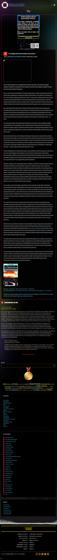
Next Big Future (7, 510)
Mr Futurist (6, 508)
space (28, 390)
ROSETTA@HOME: (19, 547)
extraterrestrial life (43, 294)
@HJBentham (11, 57)
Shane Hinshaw (9, 471)
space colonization (24, 296)
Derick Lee (7, 468)
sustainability (31, 390)
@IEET (5, 57)
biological (16, 294)
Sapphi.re (23, 554)
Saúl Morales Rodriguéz (11, 439)
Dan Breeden (8, 445)
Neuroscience (45, 388)
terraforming (30, 296)
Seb (6, 483)
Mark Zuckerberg (7, 411)
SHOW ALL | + (5, 494)
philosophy (26, 294)
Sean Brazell (8, 477)
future (29, 386)
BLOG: (30, 538)
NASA (42, 388)
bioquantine (27, 384)
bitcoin (48, 384)
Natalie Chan (8, 475)
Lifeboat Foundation (10, 554)
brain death (6, 386)
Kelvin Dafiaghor (9, 452)
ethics (38, 294)
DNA (4, 404)
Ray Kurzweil (6, 406)
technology (37, 390)
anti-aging (15, 384)
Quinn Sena (8, 443)
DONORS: (24, 540)
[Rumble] (48, 554)
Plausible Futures (7, 512)
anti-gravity (6, 416)
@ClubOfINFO (18, 57)
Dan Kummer (8, 458)
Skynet (5, 410)
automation (6, 423)
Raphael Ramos (9, 473)
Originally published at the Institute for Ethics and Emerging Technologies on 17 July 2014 (27, 290)
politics (48, 388)
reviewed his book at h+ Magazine (22, 348)
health (38, 386)
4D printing (6, 401)
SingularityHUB (7, 513)
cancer (9, 386)
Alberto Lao (8, 469)
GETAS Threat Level (28, 529)
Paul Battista (8, 449)
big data (5, 426)
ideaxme (51, 386)
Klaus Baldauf (8, 462)
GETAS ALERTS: (32, 536)
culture (16, 386)
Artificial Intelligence (21, 384)
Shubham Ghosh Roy (10, 441)
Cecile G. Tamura (9, 464)
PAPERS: (30, 547)
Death (18, 386)
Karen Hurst (8, 454)
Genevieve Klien (9, 437)
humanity (48, 386)
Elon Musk (5, 407)
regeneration (15, 390)
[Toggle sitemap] (52, 5)
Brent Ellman (8, 481)
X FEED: (20, 538)
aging (4, 384)
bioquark (32, 384)
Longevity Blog (7, 506)
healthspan (44, 386)
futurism (32, 386)
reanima (51, 388)
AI (6, 384)
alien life (5, 414)
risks (22, 390)
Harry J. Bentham (10, 289)
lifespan (33, 388)
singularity (24, 390)
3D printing (6, 400)
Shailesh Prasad (9, 447)
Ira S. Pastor (8, 490)
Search (54, 365)
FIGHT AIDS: (21, 543)
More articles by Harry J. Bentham (25, 289)
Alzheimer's (10, 384)
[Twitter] (40, 554)
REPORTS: (31, 543)
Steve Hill (7, 479)
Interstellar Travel (14, 388)
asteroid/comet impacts (9, 419)
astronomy (6, 420)
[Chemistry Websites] (28, 374)
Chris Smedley (8, 492)
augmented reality (7, 422)
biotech (38, 384)
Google (35, 386)
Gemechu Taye (9, 451)
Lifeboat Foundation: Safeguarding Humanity (25, 5)
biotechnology (44, 384)
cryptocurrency (13, 386)
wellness (49, 390)
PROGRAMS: (31, 545)
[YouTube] (45, 554)
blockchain (53, 384)
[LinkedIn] (42, 554)
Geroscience (6, 505)
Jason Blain (8, 486)
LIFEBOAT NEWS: (32, 534)
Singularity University (8, 409)
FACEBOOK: (19, 534)
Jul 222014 (5, 54)
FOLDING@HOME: (20, 545)
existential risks (22, 386)
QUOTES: (30, 549)
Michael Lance (9, 485)
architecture (6, 417)
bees (4, 425)
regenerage (8, 390)
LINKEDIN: (20, 536)
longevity (38, 388)
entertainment (21, 294)
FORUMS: (25, 549)
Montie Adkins (8, 488)
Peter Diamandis (7, 403)
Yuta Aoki (7, 466)
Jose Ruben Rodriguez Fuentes (13, 456)
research (20, 390)
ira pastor (20, 388)
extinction (26, 386)
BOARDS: (31, 540)
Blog (28, 11)
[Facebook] (37, 554)
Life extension (27, 388)
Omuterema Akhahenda (11, 460)
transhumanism (31, 294)
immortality (8, 388)
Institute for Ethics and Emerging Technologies (11, 296)
